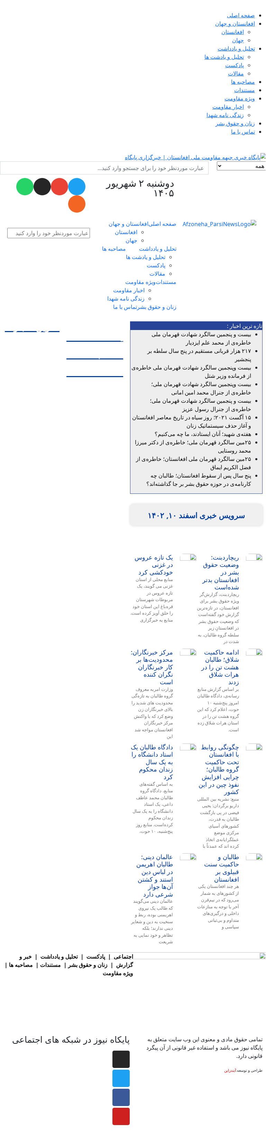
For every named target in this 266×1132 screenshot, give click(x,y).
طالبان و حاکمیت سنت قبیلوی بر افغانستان (221, 868)
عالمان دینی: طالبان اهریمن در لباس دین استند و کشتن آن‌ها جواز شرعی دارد (154, 875)
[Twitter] (121, 1078)
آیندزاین (230, 1070)
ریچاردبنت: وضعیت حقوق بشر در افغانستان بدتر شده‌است (220, 572)
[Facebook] (121, 1097)
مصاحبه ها (21, 965)
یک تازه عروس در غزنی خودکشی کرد (154, 564)
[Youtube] (121, 1116)
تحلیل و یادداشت (59, 956)
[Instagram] (42, 186)
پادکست (95, 956)
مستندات (50, 965)
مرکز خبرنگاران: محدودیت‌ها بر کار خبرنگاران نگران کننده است (152, 667)
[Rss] (76, 204)
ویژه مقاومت (118, 973)
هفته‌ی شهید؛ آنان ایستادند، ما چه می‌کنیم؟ (203, 434)
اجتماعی (123, 956)
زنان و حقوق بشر (88, 965)
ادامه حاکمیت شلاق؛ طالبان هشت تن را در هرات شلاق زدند (220, 667)
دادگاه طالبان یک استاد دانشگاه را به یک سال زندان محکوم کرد (152, 762)
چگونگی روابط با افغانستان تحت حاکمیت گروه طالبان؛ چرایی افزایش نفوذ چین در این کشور (219, 769)
